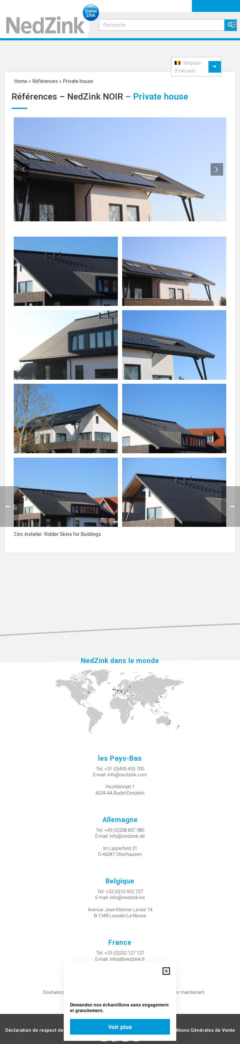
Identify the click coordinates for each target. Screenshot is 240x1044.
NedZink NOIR (95, 96)
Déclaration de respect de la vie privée (48, 1030)
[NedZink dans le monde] (120, 701)
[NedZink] (49, 19)
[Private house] (66, 271)
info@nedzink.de (127, 836)
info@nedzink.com (127, 775)
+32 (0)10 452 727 (124, 891)
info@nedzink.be (127, 897)
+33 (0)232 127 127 (124, 953)
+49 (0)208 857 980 (124, 830)
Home (20, 81)
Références (45, 81)
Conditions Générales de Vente (200, 1030)
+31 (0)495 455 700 (124, 769)
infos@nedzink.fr (127, 959)
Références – (39, 96)
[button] (196, 66)
